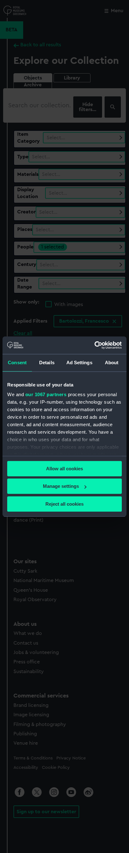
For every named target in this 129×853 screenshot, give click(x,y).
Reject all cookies (64, 504)
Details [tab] (46, 362)
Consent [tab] (17, 362)
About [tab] (112, 362)
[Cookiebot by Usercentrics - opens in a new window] (94, 345)
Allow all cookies (64, 468)
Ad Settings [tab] (79, 362)
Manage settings (61, 486)
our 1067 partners (46, 394)
